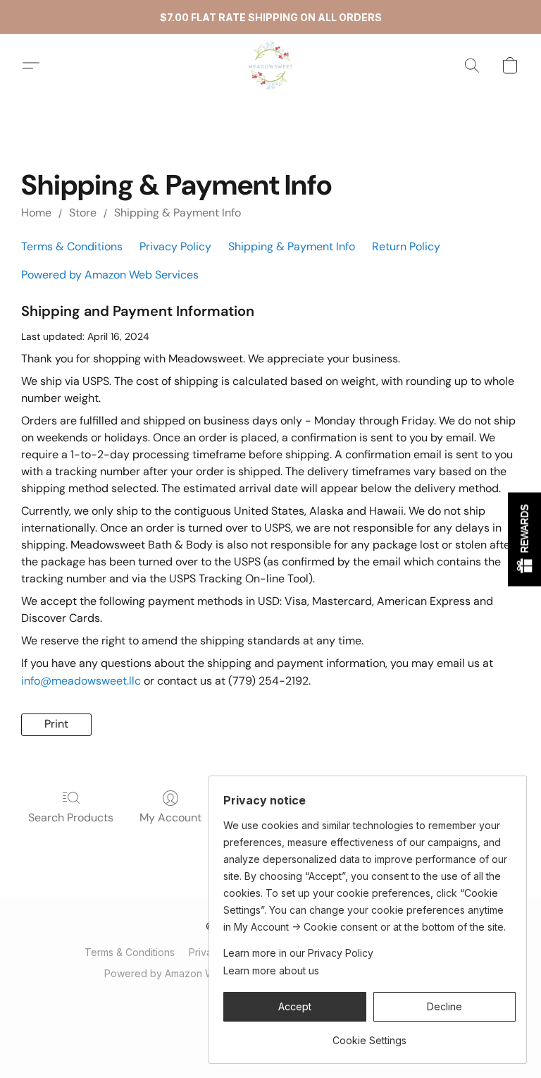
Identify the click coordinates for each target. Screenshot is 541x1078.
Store (83, 212)
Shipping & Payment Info (177, 212)
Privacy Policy (175, 246)
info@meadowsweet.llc (81, 680)
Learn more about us (271, 970)
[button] (270, 65)
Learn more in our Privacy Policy (298, 953)
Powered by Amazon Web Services (110, 274)
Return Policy (406, 246)
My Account (170, 817)
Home (36, 212)
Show (524, 539)
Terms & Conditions (72, 246)
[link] (369, 1035)
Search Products (70, 817)
